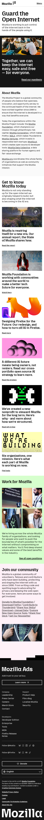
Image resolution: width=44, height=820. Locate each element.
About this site (7, 805)
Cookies (5, 795)
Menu (39, 3)
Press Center (8, 698)
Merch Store (8, 705)
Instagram (23, 745)
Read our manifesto (32, 79)
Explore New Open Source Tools (20, 612)
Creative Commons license (11, 788)
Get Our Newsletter (20, 616)
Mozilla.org (7, 159)
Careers (5, 702)
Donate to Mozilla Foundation (17, 602)
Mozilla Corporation (19, 133)
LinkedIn (26, 745)
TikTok (29, 745)
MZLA (12, 136)
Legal (4, 798)
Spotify (33, 745)
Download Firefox (11, 604)
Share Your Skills (26, 607)
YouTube (26, 752)
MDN (4, 730)
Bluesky (19, 745)
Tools (4, 727)
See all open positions (30, 558)
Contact (6, 709)
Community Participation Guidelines (14, 802)
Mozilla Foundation (28, 781)
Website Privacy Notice (10, 792)
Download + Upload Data (15, 610)
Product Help (28, 695)
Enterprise (7, 723)
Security (26, 705)
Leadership (7, 695)
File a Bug (27, 698)
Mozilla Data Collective (19, 147)
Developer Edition (10, 720)
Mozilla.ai (32, 142)
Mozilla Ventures (10, 139)
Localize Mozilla (30, 702)
